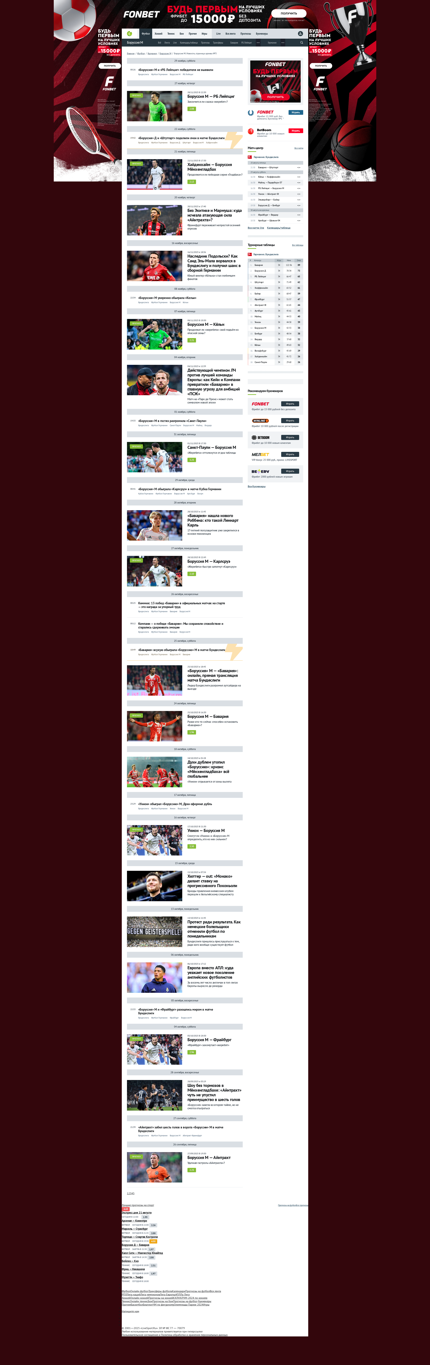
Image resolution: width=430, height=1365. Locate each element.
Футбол (146, 33)
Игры (204, 33)
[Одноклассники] (215, 1324)
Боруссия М (135, 42)
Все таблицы (297, 245)
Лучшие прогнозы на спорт (138, 1205)
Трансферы (218, 42)
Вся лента (230, 33)
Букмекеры (262, 33)
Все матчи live (256, 227)
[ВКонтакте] (215, 1314)
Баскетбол (137, 1304)
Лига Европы (167, 1294)
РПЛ (124, 1294)
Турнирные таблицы (261, 245)
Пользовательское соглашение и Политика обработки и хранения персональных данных (175, 1334)
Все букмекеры (256, 486)
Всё (159, 42)
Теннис (171, 33)
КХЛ (175, 1297)
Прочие (193, 33)
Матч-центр (255, 148)
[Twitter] (215, 1318)
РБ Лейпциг (246, 42)
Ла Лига (185, 1294)
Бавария (234, 42)
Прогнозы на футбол (287, 1205)
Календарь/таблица (189, 42)
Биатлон (148, 1304)
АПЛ (177, 1294)
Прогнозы (246, 33)
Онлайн (139, 1291)
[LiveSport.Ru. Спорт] (215, 1286)
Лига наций (133, 1294)
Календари (178, 1291)
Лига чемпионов (150, 1294)
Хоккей (158, 33)
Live (218, 33)
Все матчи (298, 148)
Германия (272, 42)
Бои (182, 33)
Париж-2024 (188, 1304)
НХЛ (180, 1297)
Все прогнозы (302, 1205)
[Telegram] (215, 1321)
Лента (167, 42)
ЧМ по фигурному (163, 1304)
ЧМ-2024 (195, 1297)
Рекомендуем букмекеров (265, 391)
